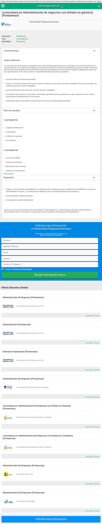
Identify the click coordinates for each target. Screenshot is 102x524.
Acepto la (18, 269)
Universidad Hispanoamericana (44, 22)
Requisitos (9, 177)
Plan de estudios (12, 110)
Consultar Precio (92, 316)
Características (11, 50)
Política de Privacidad (22, 269)
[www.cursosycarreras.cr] (51, 6)
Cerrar (99, 1)
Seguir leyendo (8, 173)
